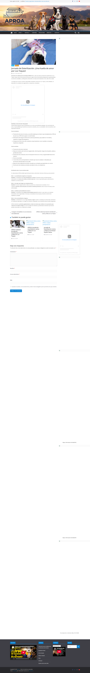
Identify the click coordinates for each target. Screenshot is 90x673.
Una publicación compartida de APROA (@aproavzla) (28, 121)
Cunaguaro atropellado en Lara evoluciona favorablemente (21, 212)
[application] (23, 652)
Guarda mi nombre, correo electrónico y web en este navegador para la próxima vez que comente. (34, 286)
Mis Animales (41, 653)
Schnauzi (40, 660)
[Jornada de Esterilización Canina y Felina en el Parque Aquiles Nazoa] (50, 221)
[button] (22, 33)
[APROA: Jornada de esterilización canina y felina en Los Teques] (33, 221)
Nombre (12, 268)
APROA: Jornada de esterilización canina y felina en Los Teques (33, 230)
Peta (39, 658)
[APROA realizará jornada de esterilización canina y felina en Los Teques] (17, 221)
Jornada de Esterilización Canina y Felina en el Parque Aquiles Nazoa (50, 230)
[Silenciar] (33, 658)
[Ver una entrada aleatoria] (78, 32)
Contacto (57, 32)
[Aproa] (11, 32)
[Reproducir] (11, 658)
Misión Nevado (42, 655)
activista (20, 73)
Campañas (34, 32)
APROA (13, 65)
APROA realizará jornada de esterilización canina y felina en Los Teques (46, 212)
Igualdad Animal (42, 650)
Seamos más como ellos (43, 663)
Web (11, 280)
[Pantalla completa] (35, 658)
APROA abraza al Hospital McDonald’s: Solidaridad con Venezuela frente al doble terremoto (36, 2)
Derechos (49, 32)
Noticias (27, 32)
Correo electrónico (15, 274)
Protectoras (42, 32)
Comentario (13, 251)
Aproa (20, 32)
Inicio (15, 32)
